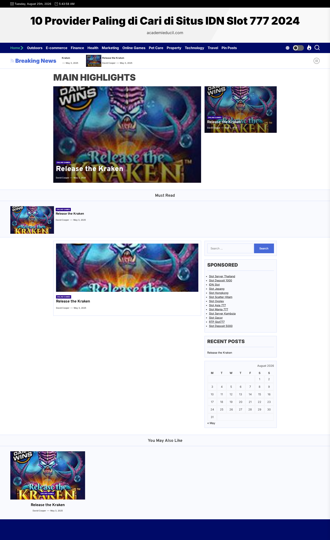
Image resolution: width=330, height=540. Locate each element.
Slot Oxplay (216, 301)
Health (92, 48)
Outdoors (34, 48)
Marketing (110, 48)
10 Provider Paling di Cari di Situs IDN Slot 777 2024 (165, 20)
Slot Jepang (216, 288)
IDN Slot (214, 284)
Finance (77, 48)
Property (174, 48)
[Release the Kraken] (88, 61)
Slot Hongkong (218, 293)
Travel (213, 48)
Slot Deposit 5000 (221, 326)
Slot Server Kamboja (222, 313)
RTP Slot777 (217, 321)
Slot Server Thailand (222, 276)
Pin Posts (229, 48)
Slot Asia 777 (217, 305)
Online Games (133, 48)
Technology (194, 48)
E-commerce (56, 48)
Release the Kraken (107, 58)
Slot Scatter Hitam (220, 297)
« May (211, 423)
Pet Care (156, 48)
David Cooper (102, 63)
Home (15, 48)
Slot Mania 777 (218, 309)
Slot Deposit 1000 (220, 280)
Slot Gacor (216, 317)
